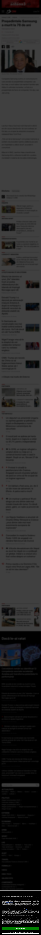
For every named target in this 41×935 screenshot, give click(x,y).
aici (26, 909)
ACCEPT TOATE (20, 928)
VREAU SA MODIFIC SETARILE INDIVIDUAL (20, 932)
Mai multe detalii (9, 902)
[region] (20, 912)
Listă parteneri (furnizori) (7, 924)
